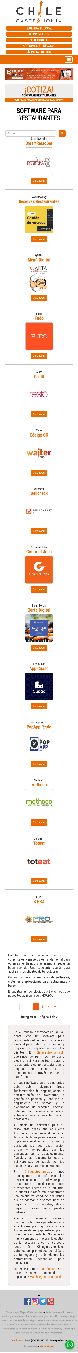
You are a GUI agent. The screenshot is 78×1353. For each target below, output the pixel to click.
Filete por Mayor (36, 1312)
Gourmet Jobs (39, 551)
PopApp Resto (39, 726)
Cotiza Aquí (39, 180)
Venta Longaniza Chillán (46, 1316)
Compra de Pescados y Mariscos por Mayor (42, 1332)
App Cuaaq (39, 668)
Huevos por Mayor (47, 1320)
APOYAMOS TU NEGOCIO (39, 46)
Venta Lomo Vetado (55, 1312)
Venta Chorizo (25, 1316)
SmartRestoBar (39, 143)
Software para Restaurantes (39, 114)
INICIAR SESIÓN (40, 52)
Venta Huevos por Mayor (26, 1324)
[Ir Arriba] (39, 1295)
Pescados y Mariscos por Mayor (56, 1324)
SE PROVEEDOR (39, 34)
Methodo (39, 784)
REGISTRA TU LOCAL (39, 28)
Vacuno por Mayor (10, 1320)
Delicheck (39, 493)
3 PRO (39, 901)
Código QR (39, 435)
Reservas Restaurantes (39, 201)
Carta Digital (39, 610)
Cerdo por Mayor (68, 1316)
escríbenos (49, 1269)
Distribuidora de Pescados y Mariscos (21, 1328)
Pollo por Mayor (28, 1320)
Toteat (39, 843)
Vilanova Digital (47, 1346)
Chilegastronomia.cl (49, 1052)
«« (23, 1007)
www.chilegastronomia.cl (44, 1277)
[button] (10, 74)
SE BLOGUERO (39, 40)
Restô (39, 376)
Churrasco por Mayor (16, 1312)
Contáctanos (17, 1340)
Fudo (39, 318)
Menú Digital (39, 259)
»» (55, 1007)
